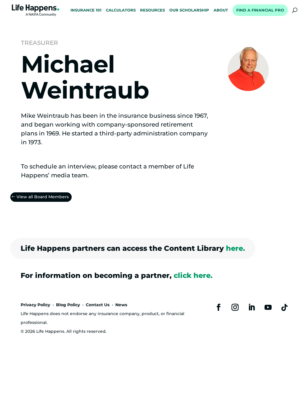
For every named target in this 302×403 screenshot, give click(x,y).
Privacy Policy (35, 304)
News (121, 304)
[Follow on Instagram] (235, 307)
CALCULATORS (121, 10)
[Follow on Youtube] (268, 307)
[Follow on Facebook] (218, 307)
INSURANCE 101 (85, 10)
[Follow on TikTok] (285, 307)
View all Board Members (43, 196)
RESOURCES (152, 10)
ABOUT (221, 10)
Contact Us (97, 304)
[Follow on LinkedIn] (251, 307)
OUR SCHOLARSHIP (189, 10)
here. (235, 248)
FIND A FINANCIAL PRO (260, 10)
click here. (193, 275)
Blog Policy (68, 304)
